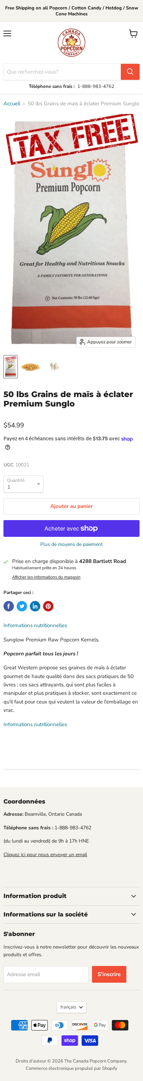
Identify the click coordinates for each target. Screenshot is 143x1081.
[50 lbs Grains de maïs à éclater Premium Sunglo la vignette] (10, 367)
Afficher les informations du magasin (46, 577)
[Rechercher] (130, 72)
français (68, 1007)
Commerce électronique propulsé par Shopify (71, 1068)
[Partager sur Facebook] (8, 606)
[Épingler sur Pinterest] (48, 606)
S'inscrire (109, 974)
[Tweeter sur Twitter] (22, 606)
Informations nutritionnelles (35, 625)
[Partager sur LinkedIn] (35, 606)
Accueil (11, 104)
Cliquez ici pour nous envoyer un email (45, 854)
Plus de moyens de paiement (71, 544)
